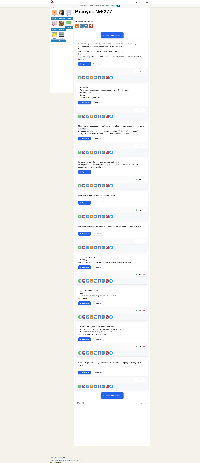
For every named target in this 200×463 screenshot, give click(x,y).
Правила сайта (54, 460)
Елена (54, 38)
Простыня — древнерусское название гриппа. (96, 195)
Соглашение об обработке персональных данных (70, 460)
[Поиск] (147, 2)
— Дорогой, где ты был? (88, 257)
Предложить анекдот (139, 2)
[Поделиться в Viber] (83, 77)
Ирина (61, 38)
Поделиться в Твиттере (111, 77)
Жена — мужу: (84, 87)
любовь (54, 15)
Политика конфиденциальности (58, 457)
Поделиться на (103, 77)
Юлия (54, 27)
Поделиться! (85, 64)
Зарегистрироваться (127, 2)
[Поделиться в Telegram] (87, 77)
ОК (118, 5)
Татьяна (69, 15)
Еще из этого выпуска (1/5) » (111, 35)
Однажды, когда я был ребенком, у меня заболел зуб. (99, 162)
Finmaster (62, 27)
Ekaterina (62, 15)
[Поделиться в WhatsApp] (79, 77)
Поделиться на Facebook (99, 77)
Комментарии (74, 2)
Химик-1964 (69, 24)
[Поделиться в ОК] (91, 77)
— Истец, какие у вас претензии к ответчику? (96, 327)
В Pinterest (107, 77)
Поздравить (55, 18)
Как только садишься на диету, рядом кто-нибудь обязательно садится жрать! (109, 226)
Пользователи (65, 2)
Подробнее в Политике (109, 5)
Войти (118, 2)
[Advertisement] (61, 68)
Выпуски (58, 2)
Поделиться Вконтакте (95, 77)
